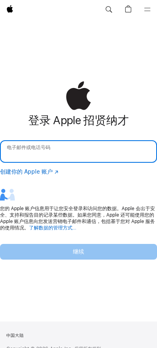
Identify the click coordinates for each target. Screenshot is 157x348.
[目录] (147, 9)
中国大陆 (15, 335)
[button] (108, 9)
